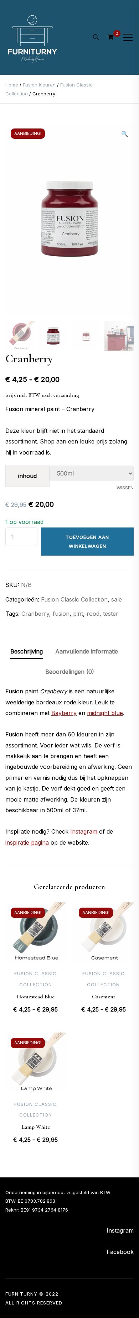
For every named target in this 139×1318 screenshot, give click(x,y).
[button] (124, 133)
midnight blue (105, 712)
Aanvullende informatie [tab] (86, 651)
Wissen (125, 487)
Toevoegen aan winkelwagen (87, 541)
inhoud (27, 475)
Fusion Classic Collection (74, 599)
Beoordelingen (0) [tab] (69, 671)
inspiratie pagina (27, 842)
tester (110, 613)
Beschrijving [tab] (26, 651)
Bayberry (64, 712)
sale (116, 599)
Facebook (120, 1251)
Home (11, 85)
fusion (61, 613)
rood (93, 613)
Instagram (83, 831)
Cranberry (35, 613)
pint (78, 613)
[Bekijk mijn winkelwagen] (110, 37)
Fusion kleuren (39, 85)
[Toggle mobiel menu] (128, 37)
